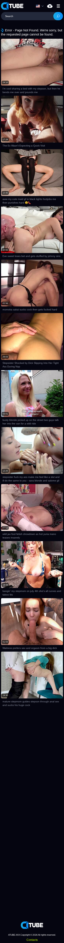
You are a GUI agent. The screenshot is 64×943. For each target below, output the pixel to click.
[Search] (58, 16)
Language (40, 6)
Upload (50, 6)
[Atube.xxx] (12, 6)
